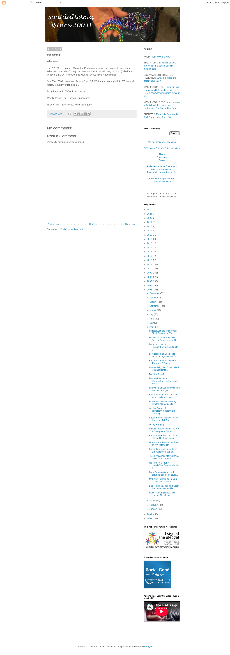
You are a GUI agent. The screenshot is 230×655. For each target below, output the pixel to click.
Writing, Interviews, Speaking (162, 142)
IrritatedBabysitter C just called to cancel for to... (164, 368)
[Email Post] (69, 114)
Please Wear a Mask (161, 57)
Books (161, 160)
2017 (150, 239)
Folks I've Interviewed (161, 169)
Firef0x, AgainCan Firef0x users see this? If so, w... (164, 389)
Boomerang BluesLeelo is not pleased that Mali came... (163, 436)
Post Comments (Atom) (71, 229)
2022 (150, 218)
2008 (150, 277)
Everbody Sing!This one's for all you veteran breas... (163, 395)
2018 (150, 235)
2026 (150, 209)
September (155, 306)
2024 (150, 214)
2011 (150, 264)
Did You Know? (156, 374)
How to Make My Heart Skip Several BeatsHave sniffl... (163, 338)
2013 (150, 256)
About (162, 154)
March (153, 500)
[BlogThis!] (78, 114)
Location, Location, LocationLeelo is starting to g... (163, 347)
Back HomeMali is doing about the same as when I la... (164, 487)
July (152, 314)
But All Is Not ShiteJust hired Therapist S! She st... (162, 361)
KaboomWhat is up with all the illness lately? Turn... (164, 419)
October (154, 302)
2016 (150, 243)
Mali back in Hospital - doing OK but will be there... (163, 480)
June (152, 318)
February (154, 505)
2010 (150, 268)
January (154, 509)
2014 (150, 251)
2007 (150, 281)
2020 (150, 226)
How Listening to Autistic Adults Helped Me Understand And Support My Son (162, 105)
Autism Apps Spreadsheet (161, 178)
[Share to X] (82, 114)
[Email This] (75, 114)
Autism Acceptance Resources (162, 166)
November (155, 297)
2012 (150, 260)
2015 (150, 247)
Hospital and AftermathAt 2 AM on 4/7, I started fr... (164, 443)
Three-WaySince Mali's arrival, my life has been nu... (164, 457)
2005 (150, 289)
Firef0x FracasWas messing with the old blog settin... (162, 402)
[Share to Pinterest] (89, 114)
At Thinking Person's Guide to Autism (162, 148)
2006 (150, 285)
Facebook (162, 157)
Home (92, 224)
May (152, 323)
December (155, 293)
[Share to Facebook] (85, 114)
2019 (150, 230)
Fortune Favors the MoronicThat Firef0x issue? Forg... (163, 381)
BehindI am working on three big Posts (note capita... (163, 450)
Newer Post (53, 224)
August (153, 310)
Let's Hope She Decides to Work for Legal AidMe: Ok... (163, 355)
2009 (150, 273)
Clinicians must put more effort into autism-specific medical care (160, 65)
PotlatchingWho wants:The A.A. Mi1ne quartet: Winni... (164, 430)
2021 (150, 222)
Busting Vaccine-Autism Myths (161, 172)
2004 (150, 514)
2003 (150, 518)
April (152, 327)
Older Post (130, 224)
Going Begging (156, 424)
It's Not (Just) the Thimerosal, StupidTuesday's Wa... (163, 332)
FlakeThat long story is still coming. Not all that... (162, 494)
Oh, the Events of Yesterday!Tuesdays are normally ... (162, 411)
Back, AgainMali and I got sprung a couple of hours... (163, 473)
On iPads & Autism (162, 181)
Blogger (148, 646)
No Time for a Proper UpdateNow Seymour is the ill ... (164, 465)
